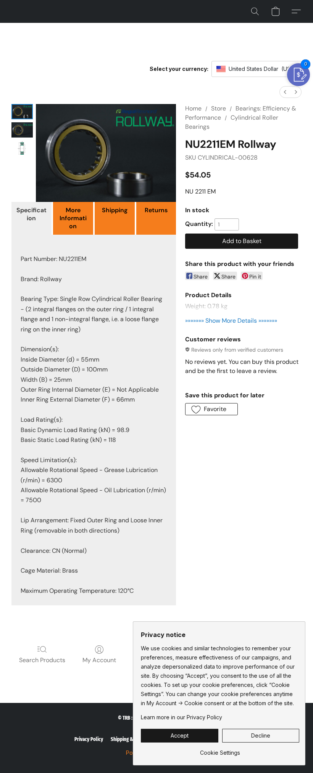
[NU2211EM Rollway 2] (22, 148)
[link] (220, 750)
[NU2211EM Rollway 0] (22, 111)
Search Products (42, 660)
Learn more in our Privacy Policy (181, 717)
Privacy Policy (88, 739)
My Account (99, 660)
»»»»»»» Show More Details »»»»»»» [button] (231, 321)
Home (193, 108)
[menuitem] (285, 92)
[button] (255, 11)
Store (218, 108)
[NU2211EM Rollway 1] (22, 130)
